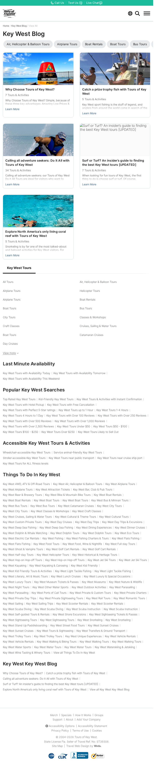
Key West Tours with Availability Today (26, 373)
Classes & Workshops (93, 317)
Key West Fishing (52, 538)
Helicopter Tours (90, 290)
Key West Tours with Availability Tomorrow (79, 373)
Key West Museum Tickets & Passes (56, 581)
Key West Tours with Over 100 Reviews (70, 415)
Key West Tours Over (58, 431)
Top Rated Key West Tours (19, 399)
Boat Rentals (87, 299)
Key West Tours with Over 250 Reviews (122, 415)
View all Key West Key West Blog (109, 689)
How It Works (83, 715)
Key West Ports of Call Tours (49, 592)
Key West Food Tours (46, 543)
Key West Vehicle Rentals (120, 636)
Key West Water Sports (17, 647)
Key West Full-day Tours (120, 543)
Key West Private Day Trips (19, 598)
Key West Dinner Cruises (130, 527)
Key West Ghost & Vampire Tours (23, 549)
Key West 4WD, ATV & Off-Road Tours (26, 484)
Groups (99, 715)
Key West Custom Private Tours (22, 522)
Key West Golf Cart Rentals (62, 549)
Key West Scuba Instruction (83, 609)
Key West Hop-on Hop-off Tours (22, 560)
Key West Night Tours (16, 587)
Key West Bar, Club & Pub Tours (92, 489)
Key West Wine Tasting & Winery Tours (26, 652)
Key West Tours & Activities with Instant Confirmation (109, 399)
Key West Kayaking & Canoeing (48, 565)
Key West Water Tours (47, 647)
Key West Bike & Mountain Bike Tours (68, 494)
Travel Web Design (77, 745)
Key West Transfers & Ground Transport (100, 630)
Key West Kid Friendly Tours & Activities (27, 571)
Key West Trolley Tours (17, 636)
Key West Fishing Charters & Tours (87, 538)
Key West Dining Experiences (94, 527)
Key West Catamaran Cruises (76, 505)
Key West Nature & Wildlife (125, 581)
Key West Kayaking (14, 565)
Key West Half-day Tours (18, 554)
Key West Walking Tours (94, 641)
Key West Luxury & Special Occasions (107, 576)
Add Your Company (89, 719)
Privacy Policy (60, 730)
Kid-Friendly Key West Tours (56, 399)
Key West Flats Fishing (125, 538)
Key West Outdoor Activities (89, 587)
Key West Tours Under (73, 426)
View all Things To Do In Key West (74, 652)
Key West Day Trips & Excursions (122, 522)
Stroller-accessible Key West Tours (24, 457)
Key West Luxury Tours (17, 581)
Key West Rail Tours (98, 598)
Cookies (97, 730)
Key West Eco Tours (127, 533)
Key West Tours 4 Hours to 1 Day (23, 415)
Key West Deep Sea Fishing (19, 527)
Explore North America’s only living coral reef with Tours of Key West (44, 689)
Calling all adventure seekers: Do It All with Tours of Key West (40, 678)
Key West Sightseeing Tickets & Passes (113, 614)
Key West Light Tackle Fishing (73, 571)
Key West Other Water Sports (50, 587)
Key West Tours (19, 268)
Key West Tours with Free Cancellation (70, 404)
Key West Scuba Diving (17, 609)
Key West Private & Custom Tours (90, 592)
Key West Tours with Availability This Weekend (31, 378)
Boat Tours (9, 308)
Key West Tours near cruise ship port (119, 457)
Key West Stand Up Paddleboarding (25, 625)
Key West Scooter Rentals (72, 603)
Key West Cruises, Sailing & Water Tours (27, 516)
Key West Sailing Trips (39, 603)
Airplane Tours (11, 290)
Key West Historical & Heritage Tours (94, 554)
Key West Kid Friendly (84, 565)
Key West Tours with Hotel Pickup (23, 404)
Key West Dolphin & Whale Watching (25, 533)
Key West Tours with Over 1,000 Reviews (80, 421)
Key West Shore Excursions (69, 614)
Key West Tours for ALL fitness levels (25, 463)
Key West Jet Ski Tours (102, 560)
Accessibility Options (62, 726)
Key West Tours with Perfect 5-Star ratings (29, 410)
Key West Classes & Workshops (50, 511)
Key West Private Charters (130, 592)
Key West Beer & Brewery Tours (22, 494)
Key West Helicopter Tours (53, 554)
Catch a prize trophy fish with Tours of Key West (75, 673)
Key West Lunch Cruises (66, 576)
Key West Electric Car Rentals (21, 538)
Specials (66, 715)
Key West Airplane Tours (120, 484)
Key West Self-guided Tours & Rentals (26, 614)
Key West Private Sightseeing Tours (61, 598)
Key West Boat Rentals (108, 494)
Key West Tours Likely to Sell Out (98, 431)
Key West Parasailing (122, 587)
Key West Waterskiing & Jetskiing (115, 647)
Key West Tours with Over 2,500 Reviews (28, 426)
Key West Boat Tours (46, 500)
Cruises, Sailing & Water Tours (98, 326)
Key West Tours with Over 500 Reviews (27, 421)
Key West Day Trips (87, 522)
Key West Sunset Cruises (103, 625)
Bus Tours (86, 308)
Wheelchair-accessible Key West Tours (26, 452)
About (69, 719)
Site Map (57, 745)
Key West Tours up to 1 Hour (76, 410)
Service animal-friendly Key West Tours (78, 452)
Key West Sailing (13, 603)
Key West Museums (94, 581)
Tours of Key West (86, 737)
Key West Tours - (110, 426)
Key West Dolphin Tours (64, 533)
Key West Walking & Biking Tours (56, 641)
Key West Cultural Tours (114, 516)
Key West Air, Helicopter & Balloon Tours (77, 484)
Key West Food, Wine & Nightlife (82, 543)
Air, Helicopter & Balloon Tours (98, 281)
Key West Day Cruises (58, 522)
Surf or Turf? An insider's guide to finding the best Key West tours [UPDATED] (50, 684)
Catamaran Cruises (91, 334)
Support (57, 719)
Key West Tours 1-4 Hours (112, 410)
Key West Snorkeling (89, 619)
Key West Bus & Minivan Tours (109, 500)
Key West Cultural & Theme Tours (75, 516)
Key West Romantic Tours (129, 598)
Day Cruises (10, 343)
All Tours (8, 281)
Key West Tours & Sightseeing (55, 630)
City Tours (9, 317)
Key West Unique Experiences (83, 636)
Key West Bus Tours (15, 505)
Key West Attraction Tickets (53, 489)
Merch (54, 715)
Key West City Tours (109, 505)
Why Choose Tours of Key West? (30, 89)
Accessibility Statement (92, 726)
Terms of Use (80, 730)
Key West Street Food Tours (67, 625)
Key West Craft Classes (86, 511)
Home (6, 25)
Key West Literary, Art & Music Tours (25, 576)
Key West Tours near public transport (71, 457)
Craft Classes (11, 326)
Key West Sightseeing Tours (20, 619)
